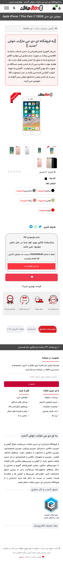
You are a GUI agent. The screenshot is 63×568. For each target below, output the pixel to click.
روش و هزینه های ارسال (17, 411)
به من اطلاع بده (31, 266)
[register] (59, 9)
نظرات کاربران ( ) (15, 329)
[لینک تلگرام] (31, 227)
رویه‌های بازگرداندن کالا (18, 406)
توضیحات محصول (47, 329)
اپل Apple (27, 28)
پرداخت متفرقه (51, 397)
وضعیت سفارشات (50, 406)
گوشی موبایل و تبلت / (43, 28)
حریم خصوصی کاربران (48, 402)
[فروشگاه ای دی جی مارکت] (31, 8)
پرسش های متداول (19, 402)
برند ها (54, 415)
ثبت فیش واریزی (50, 411)
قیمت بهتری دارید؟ (31, 286)
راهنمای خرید (21, 397)
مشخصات (31, 329)
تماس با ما (22, 415)
